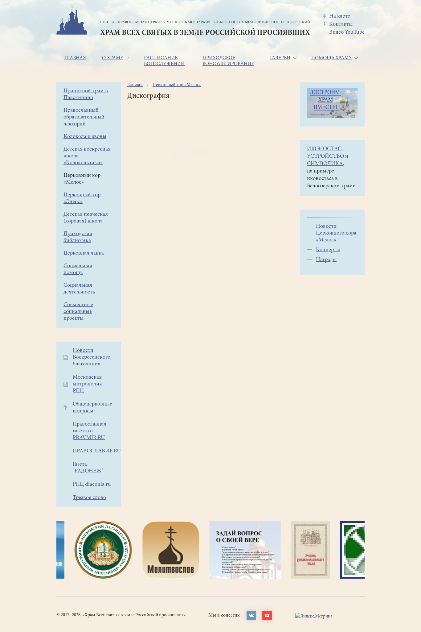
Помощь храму (331, 58)
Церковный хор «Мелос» (177, 85)
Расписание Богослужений (164, 61)
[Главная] (71, 20)
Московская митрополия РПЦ (87, 384)
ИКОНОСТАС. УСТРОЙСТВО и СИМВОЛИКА (327, 156)
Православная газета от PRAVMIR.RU (89, 431)
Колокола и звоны (84, 136)
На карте (339, 16)
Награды (326, 260)
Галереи (280, 58)
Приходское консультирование (228, 61)
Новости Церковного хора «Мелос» (336, 233)
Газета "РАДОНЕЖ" (88, 468)
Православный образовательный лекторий (83, 117)
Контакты (341, 24)
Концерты (328, 250)
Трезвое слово (89, 498)
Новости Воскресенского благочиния (91, 357)
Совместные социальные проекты (78, 311)
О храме (112, 58)
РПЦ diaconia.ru (92, 484)
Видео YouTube (347, 32)
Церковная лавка (83, 253)
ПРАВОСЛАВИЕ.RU (97, 451)
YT (267, 615)
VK (251, 615)
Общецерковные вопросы (92, 407)
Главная (75, 58)
